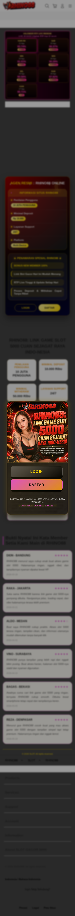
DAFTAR (36, 485)
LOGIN (36, 472)
